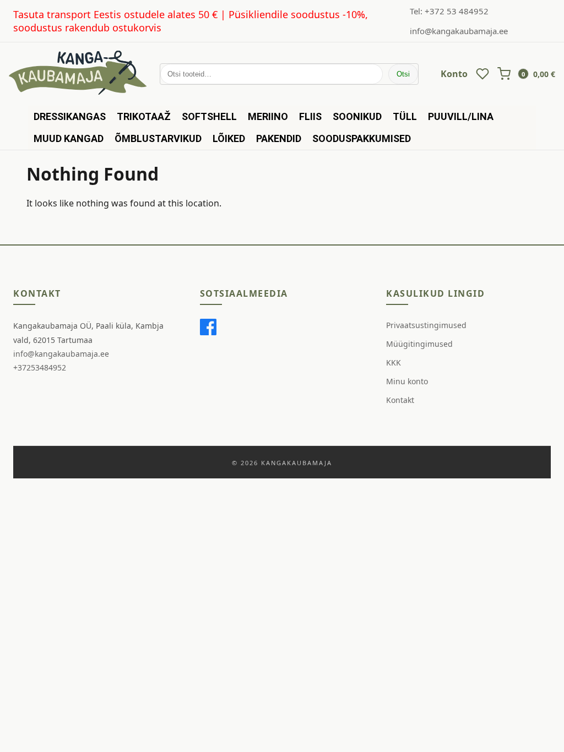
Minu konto (407, 381)
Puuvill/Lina (461, 116)
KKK (393, 362)
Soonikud (357, 116)
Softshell (209, 116)
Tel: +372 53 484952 (449, 11)
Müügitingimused (419, 344)
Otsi (403, 74)
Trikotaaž (144, 116)
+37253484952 (39, 367)
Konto (454, 74)
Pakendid (278, 138)
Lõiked (229, 138)
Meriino (268, 116)
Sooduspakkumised (361, 138)
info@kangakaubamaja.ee (459, 30)
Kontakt (400, 400)
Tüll (405, 116)
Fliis (310, 116)
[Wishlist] (482, 73)
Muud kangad (69, 138)
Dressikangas (70, 116)
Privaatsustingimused (426, 325)
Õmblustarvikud (158, 138)
